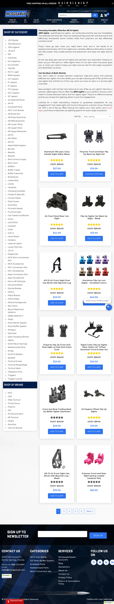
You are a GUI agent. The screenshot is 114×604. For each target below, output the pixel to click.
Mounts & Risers (15, 285)
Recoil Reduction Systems (16, 310)
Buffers (11, 166)
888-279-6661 (18, 564)
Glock (10, 219)
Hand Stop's (13, 236)
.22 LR (10, 250)
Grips (10, 229)
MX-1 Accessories (16, 271)
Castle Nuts (13, 180)
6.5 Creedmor (14, 61)
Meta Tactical (14, 400)
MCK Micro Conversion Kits (18, 258)
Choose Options (94, 174)
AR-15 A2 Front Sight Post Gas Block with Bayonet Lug (57, 281)
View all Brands (15, 428)
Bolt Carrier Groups (17, 159)
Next (89, 511)
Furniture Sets (14, 212)
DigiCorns (107, 599)
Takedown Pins (15, 372)
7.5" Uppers (13, 89)
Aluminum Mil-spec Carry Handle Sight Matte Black (57, 153)
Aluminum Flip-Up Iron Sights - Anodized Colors (94, 281)
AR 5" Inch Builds (16, 110)
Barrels (11, 149)
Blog (60, 563)
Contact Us (63, 574)
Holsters (12, 240)
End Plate (12, 205)
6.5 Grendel (13, 65)
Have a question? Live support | (79, 11)
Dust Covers (13, 201)
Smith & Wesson (15, 354)
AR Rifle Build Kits (16, 121)
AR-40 (11, 142)
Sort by (77, 116)
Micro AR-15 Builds (16, 281)
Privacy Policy (65, 577)
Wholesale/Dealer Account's (67, 558)
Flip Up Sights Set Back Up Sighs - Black (94, 217)
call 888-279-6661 (100, 11)
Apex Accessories (16, 278)
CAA (10, 396)
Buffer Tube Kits (15, 173)
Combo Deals (14, 198)
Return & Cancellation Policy (69, 582)
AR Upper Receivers (17, 131)
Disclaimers (64, 567)
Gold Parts (13, 222)
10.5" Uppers (13, 93)
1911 (9, 54)
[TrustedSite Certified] (7, 576)
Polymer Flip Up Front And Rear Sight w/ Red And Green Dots (57, 347)
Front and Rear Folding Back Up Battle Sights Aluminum (57, 410)
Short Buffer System (17, 326)
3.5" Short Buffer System (42, 561)
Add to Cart (56, 174)
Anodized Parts (15, 107)
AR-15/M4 (12, 138)
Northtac (12, 424)
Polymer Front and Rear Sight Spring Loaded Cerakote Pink (94, 475)
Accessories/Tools (16, 100)
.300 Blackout (14, 44)
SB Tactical (13, 417)
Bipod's (11, 156)
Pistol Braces (14, 295)
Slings (10, 351)
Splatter (11, 358)
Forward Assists (15, 208)
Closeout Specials (16, 194)
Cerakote (12, 187)
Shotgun (12, 330)
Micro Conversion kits (40, 571)
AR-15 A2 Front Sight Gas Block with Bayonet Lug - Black (57, 475)
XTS (9, 410)
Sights (11, 340)
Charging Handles (16, 191)
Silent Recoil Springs (17, 344)
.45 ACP (11, 51)
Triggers (12, 375)
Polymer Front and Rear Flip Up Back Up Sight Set (94, 153)
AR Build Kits (14, 114)
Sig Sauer (12, 333)
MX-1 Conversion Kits (17, 267)
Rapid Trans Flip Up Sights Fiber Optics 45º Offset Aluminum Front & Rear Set (94, 347)
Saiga (10, 319)
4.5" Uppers (13, 79)
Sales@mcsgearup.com (13, 570)
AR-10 (10, 135)
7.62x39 (11, 68)
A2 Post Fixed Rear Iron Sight (57, 217)
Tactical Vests (14, 368)
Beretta (11, 152)
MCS (10, 393)
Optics (11, 292)
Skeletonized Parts (16, 347)
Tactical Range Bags (17, 365)
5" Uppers (12, 82)
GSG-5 (11, 233)
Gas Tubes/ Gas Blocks (18, 215)
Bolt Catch (13, 163)
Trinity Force (14, 403)
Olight (11, 421)
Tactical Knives (15, 361)
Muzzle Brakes (14, 288)
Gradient (12, 226)
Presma (11, 407)
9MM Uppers (14, 75)
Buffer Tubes (14, 170)
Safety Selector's (15, 316)
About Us (62, 570)
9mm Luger (13, 72)
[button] (109, 307)
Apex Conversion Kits (18, 274)
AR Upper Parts (15, 128)
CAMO (11, 184)
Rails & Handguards (17, 302)
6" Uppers (12, 86)
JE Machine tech (15, 414)
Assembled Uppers (17, 145)
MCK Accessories (16, 264)
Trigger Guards (15, 379)
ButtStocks (13, 177)
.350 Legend (13, 47)
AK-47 (10, 103)
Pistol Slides (13, 299)
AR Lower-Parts (15, 124)
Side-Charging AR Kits (18, 337)
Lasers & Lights (15, 243)
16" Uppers (13, 96)
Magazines (13, 254)
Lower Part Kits (15, 247)
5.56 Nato (12, 58)
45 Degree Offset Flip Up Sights (94, 410)
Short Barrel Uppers (17, 323)
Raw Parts (12, 306)
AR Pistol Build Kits (17, 117)
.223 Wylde (13, 40)
